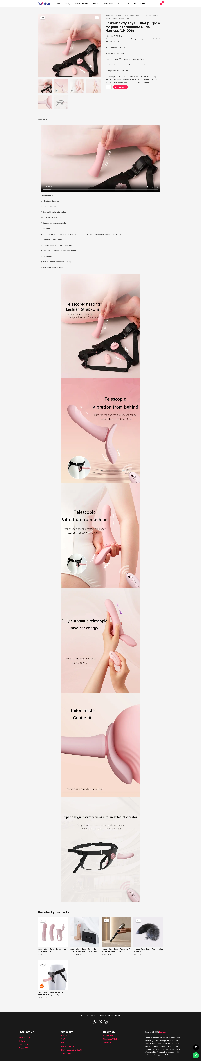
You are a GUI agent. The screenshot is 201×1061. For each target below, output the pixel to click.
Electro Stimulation (81, 4)
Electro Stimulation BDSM (71, 1050)
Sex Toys (96, 4)
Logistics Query (25, 1037)
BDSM (120, 4)
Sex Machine (108, 4)
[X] (100, 1022)
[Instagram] (106, 1022)
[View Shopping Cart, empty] (161, 4)
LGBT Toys (67, 4)
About (135, 4)
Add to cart (120, 87)
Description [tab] (42, 120)
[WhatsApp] (95, 1022)
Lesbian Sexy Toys (118, 15)
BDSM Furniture (67, 1046)
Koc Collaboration (110, 1035)
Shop (128, 4)
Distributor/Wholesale (112, 1039)
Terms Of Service (26, 1048)
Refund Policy (24, 1041)
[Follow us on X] (196, 1047)
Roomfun (162, 1032)
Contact (143, 4)
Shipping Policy (25, 1044)
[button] (71, 3)
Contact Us (107, 1043)
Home (58, 4)
